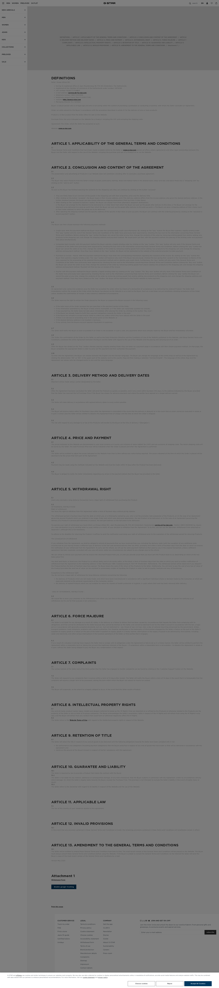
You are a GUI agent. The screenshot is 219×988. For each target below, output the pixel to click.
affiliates (19, 975)
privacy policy (103, 977)
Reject (169, 983)
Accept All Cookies (198, 983)
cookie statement (89, 977)
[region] (109, 980)
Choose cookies (141, 983)
